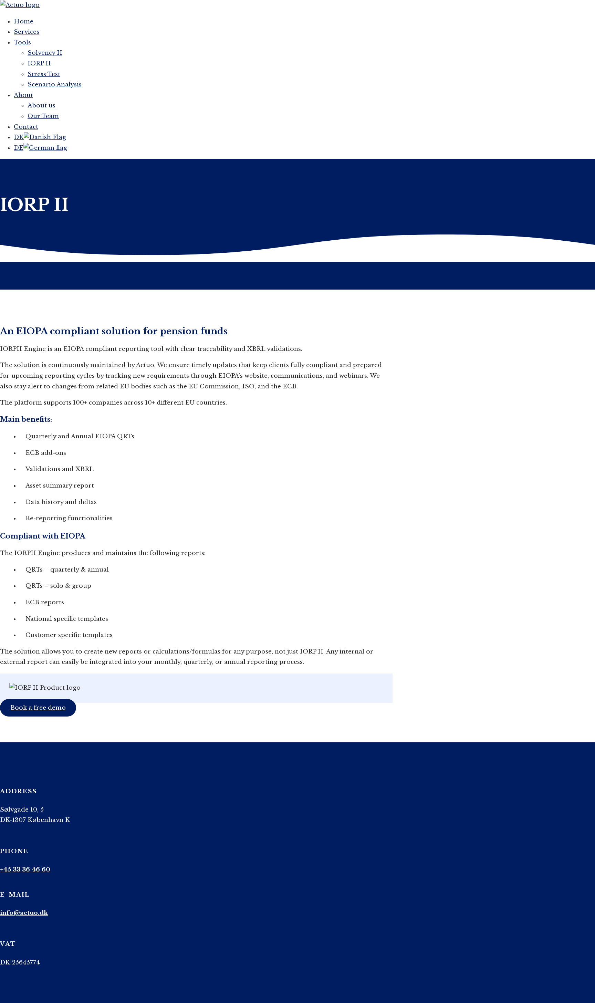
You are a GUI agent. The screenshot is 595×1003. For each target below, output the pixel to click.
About (23, 95)
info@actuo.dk (24, 913)
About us (41, 105)
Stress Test (44, 74)
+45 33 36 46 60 (25, 869)
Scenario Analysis (55, 84)
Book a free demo (38, 707)
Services (26, 31)
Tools (22, 42)
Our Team (43, 116)
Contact (26, 126)
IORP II (39, 63)
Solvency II (45, 52)
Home (23, 21)
